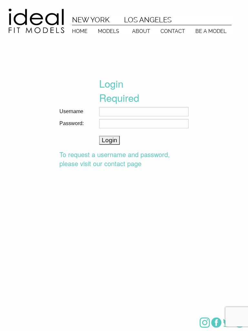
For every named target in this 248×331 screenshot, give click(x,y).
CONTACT (172, 31)
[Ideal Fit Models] (36, 20)
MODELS (108, 31)
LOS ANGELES (147, 19)
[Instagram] (205, 322)
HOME (80, 31)
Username (71, 111)
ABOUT (141, 31)
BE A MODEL (210, 31)
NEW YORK (90, 19)
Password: (71, 123)
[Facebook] (216, 322)
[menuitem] (80, 29)
